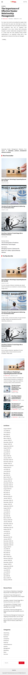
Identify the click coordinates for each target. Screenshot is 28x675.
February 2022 (7, 519)
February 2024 (7, 479)
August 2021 (7, 529)
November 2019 (7, 562)
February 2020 (7, 558)
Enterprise (6, 640)
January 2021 (7, 539)
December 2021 (7, 523)
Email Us (14, 670)
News (5, 652)
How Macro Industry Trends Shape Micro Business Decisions (16, 397)
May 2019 (6, 574)
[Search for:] (10, 663)
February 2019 (7, 579)
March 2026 (6, 438)
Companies (6, 638)
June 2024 (6, 471)
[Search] (26, 1)
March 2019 (6, 578)
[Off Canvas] (2, 1)
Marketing (6, 650)
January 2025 (7, 457)
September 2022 (8, 506)
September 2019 (7, 566)
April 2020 (6, 554)
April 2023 (6, 494)
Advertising (6, 632)
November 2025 (7, 442)
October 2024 (7, 463)
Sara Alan (5, 18)
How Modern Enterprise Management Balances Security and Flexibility (17, 414)
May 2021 (6, 535)
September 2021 (7, 527)
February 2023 (7, 496)
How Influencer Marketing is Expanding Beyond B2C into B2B (13, 372)
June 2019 (6, 572)
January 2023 (7, 498)
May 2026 (6, 434)
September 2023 (8, 486)
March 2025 (6, 455)
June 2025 (6, 452)
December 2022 (7, 500)
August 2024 (7, 467)
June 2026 (6, 432)
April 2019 (6, 576)
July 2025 (6, 450)
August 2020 (7, 547)
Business (3, 6)
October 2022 (7, 504)
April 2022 (6, 516)
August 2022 (7, 508)
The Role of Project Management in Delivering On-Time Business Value (13, 207)
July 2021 (6, 531)
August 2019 (7, 568)
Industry (6, 646)
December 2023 (7, 483)
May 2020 (6, 552)
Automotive (6, 634)
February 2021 (7, 537)
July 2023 (6, 490)
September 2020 (8, 545)
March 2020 (6, 556)
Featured (6, 642)
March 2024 (7, 477)
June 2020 (6, 550)
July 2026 (6, 430)
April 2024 (6, 475)
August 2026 (7, 428)
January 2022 (7, 521)
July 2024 (6, 469)
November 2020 (7, 543)
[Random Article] (24, 1)
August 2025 (7, 448)
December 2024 (7, 459)
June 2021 (6, 533)
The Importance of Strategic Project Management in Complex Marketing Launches (17, 405)
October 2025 (7, 444)
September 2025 (8, 446)
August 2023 (7, 488)
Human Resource (8, 644)
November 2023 (7, 485)
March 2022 (6, 517)
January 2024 (7, 481)
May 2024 (6, 473)
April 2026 (6, 436)
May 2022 (6, 514)
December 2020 (7, 541)
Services (6, 654)
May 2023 (6, 492)
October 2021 (7, 525)
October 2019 (7, 564)
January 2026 (7, 440)
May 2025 (6, 454)
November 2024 (7, 461)
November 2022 (7, 502)
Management (7, 648)
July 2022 (6, 510)
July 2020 (6, 548)
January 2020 (7, 560)
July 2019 (6, 570)
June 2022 (6, 512)
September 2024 (8, 465)
